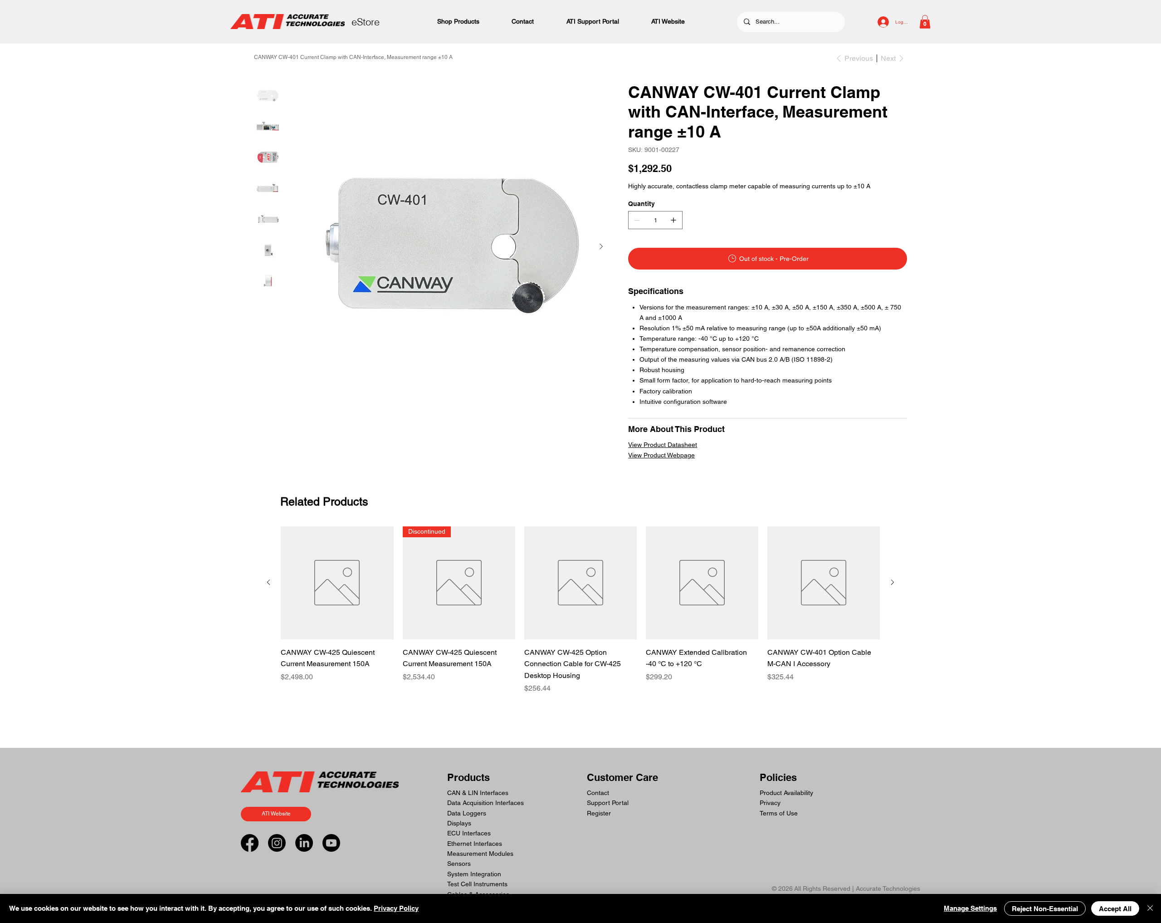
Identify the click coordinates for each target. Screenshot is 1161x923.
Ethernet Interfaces (474, 843)
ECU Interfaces (469, 833)
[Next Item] (601, 247)
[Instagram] (277, 843)
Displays (459, 823)
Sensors (459, 863)
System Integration (474, 874)
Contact (598, 792)
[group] (580, 610)
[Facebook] (250, 843)
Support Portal (608, 802)
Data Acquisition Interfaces (485, 802)
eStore (365, 21)
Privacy (770, 802)
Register (599, 813)
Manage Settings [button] (970, 908)
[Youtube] (331, 843)
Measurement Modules (480, 853)
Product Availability (786, 792)
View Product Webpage (661, 455)
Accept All (1115, 909)
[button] (925, 22)
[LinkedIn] (304, 843)
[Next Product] (892, 582)
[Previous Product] (268, 582)
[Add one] (673, 220)
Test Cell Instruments (477, 884)
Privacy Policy (396, 908)
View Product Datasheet (662, 444)
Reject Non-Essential (1045, 909)
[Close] (1150, 908)
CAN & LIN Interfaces (477, 792)
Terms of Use (779, 813)
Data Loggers (466, 813)
